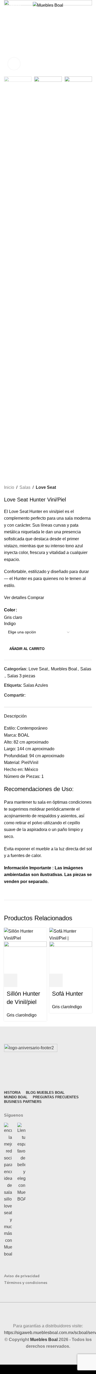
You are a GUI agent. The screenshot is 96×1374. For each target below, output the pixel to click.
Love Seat (46, 487)
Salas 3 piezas (21, 676)
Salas (24, 487)
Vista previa (25, 980)
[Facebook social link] (29, 695)
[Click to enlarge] (14, 64)
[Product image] (25, 957)
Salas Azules (35, 685)
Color (9, 610)
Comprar (35, 597)
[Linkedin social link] (47, 695)
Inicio (9, 487)
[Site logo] (48, 5)
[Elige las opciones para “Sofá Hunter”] (56, 980)
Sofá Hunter (67, 993)
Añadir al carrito (27, 649)
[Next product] (89, 487)
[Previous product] (78, 487)
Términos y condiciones (25, 1282)
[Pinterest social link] (41, 695)
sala (42, 802)
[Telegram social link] (53, 695)
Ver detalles (15, 597)
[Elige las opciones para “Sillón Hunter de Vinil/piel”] (10, 980)
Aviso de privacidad (21, 1276)
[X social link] (35, 695)
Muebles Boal (64, 669)
